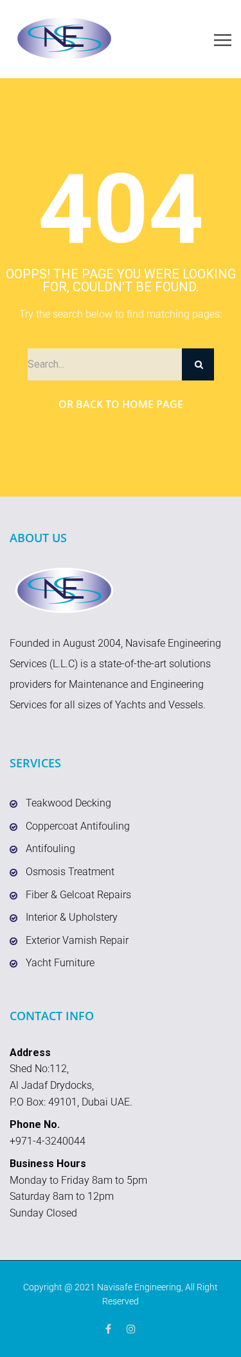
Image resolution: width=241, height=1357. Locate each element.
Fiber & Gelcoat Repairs (78, 895)
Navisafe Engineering (139, 1287)
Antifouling (50, 848)
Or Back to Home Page (120, 404)
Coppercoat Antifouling (78, 826)
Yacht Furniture (60, 963)
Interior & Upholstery (72, 917)
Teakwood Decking (68, 803)
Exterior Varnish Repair (77, 940)
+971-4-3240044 (47, 1141)
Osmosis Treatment (70, 872)
